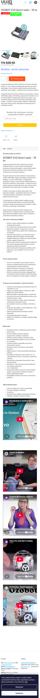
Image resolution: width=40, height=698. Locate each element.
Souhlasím (19, 693)
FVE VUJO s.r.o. (25, 666)
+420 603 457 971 (6, 664)
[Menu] (36, 2)
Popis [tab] (4, 148)
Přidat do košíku (18, 79)
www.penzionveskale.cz (28, 662)
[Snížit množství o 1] (8, 80)
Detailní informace (6, 130)
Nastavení (19, 687)
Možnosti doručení (6, 73)
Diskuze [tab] (9, 148)
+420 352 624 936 (8, 662)
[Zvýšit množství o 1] (8, 77)
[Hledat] (25, 2)
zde (26, 682)
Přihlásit (20, 125)
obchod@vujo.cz (10, 666)
